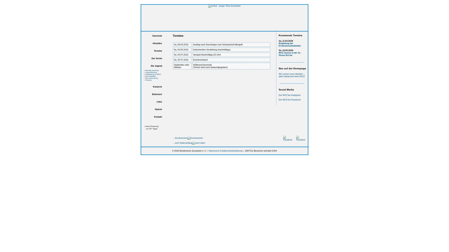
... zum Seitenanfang (182, 143)
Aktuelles (157, 43)
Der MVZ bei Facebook (290, 100)
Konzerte (157, 87)
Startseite (157, 36)
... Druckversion (180, 138)
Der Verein (157, 58)
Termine (158, 51)
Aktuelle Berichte (152, 70)
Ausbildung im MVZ (153, 74)
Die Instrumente (151, 78)
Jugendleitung (151, 72)
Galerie (158, 109)
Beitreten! (157, 94)
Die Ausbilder (150, 76)
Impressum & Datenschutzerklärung (226, 151)
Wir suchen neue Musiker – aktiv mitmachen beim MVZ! (292, 75)
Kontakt (158, 117)
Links (159, 102)
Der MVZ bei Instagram (290, 95)
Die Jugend (156, 66)
